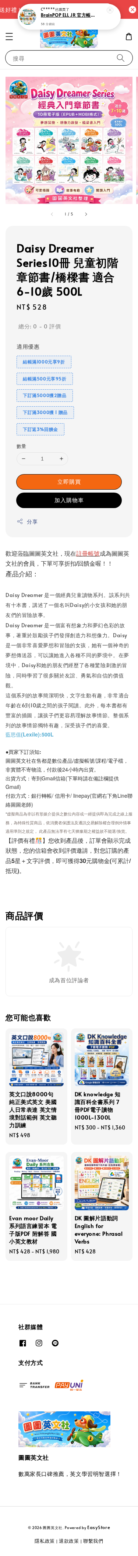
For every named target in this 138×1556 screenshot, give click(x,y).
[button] (9, 36)
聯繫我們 (93, 1541)
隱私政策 (45, 1541)
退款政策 (69, 1541)
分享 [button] (32, 521)
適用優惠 (28, 346)
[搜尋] (120, 58)
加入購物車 (69, 500)
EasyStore (98, 1527)
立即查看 (33, 9)
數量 (21, 446)
